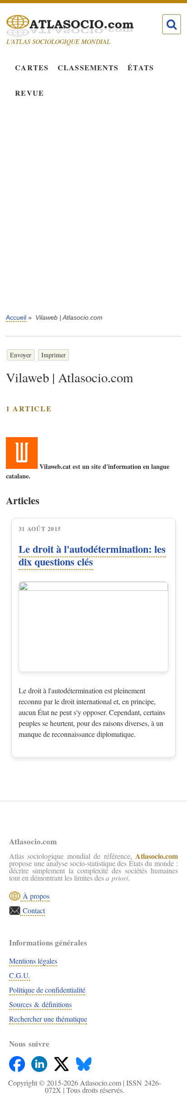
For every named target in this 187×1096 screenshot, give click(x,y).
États (141, 67)
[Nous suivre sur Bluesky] (84, 1062)
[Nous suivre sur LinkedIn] (40, 1062)
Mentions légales (33, 960)
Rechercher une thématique (48, 1018)
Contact (32, 910)
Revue (29, 93)
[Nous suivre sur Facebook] (18, 1062)
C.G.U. (19, 975)
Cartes (32, 67)
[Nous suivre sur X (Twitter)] (62, 1062)
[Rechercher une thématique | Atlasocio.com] (172, 24)
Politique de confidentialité (47, 989)
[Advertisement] (93, 212)
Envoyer (20, 355)
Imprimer (53, 355)
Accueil (16, 317)
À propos (34, 896)
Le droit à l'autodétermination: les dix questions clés (92, 555)
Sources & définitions (40, 1004)
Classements (88, 67)
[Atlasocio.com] (85, 26)
